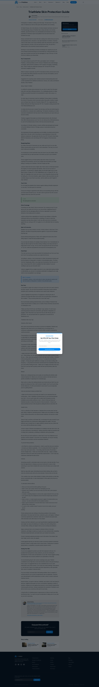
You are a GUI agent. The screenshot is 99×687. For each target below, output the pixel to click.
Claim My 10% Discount (49, 349)
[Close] (60, 335)
